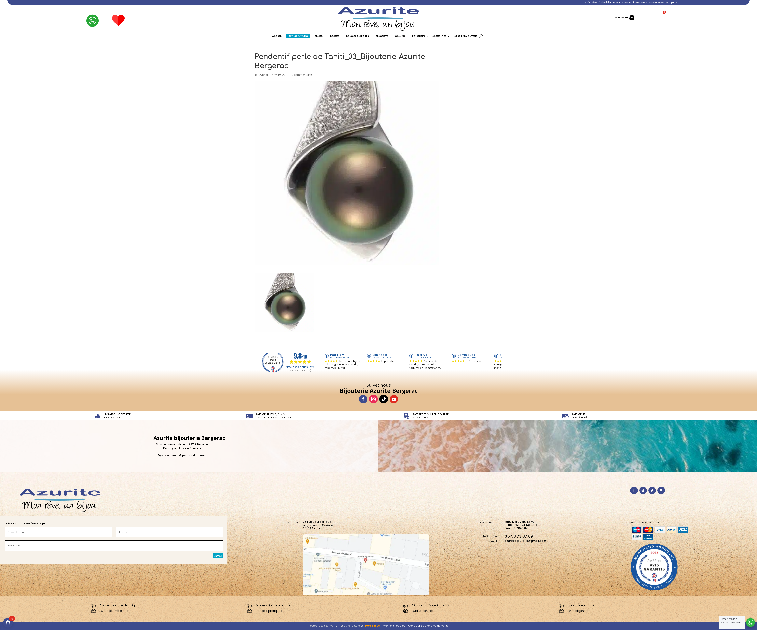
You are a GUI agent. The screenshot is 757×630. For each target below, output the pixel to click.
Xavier (263, 75)
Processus (372, 626)
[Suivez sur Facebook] (363, 399)
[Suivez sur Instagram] (373, 399)
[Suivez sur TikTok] (383, 399)
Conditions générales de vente (428, 626)
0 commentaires (302, 75)
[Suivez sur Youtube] (394, 399)
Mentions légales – (395, 626)
